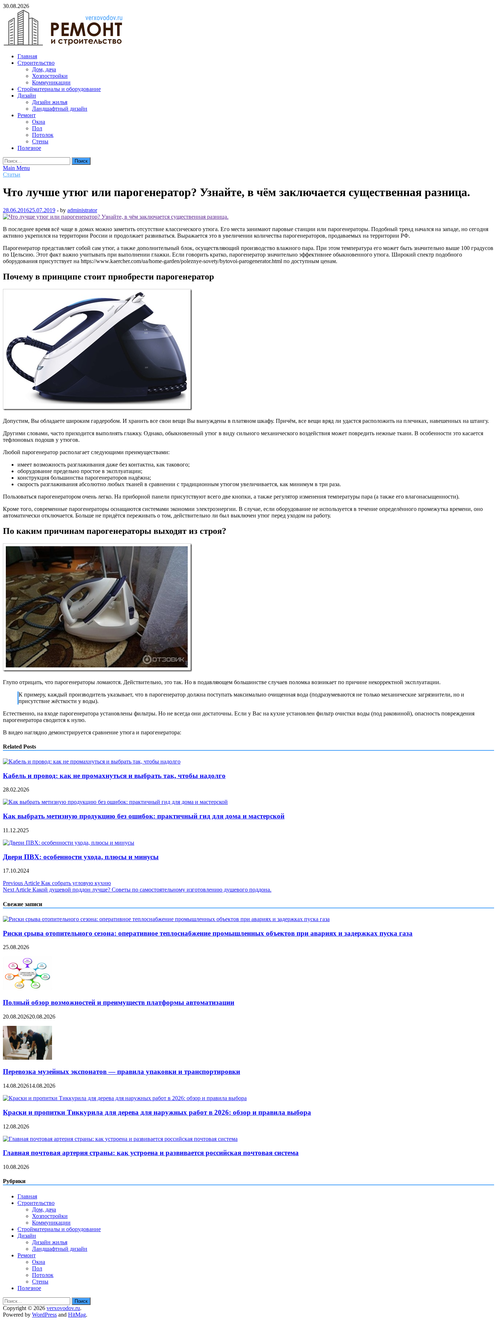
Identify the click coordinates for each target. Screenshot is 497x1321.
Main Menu (16, 168)
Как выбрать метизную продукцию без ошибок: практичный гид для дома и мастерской (144, 816)
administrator (82, 210)
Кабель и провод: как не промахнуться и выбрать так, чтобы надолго (114, 775)
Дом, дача (44, 69)
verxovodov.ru (63, 1308)
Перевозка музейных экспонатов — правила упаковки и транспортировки (121, 1071)
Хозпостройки (50, 76)
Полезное (29, 148)
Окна (38, 122)
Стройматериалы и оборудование (59, 89)
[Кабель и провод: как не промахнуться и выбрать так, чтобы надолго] (91, 761)
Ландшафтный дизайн (59, 109)
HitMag (77, 1315)
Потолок (42, 135)
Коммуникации (51, 82)
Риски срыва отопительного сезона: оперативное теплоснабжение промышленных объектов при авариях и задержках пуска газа (208, 933)
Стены (40, 141)
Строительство (36, 63)
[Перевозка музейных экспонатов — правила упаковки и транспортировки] (27, 1058)
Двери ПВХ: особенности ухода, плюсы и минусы (81, 857)
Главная (27, 56)
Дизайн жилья (49, 102)
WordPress (44, 1315)
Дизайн (26, 95)
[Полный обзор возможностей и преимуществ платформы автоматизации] (27, 988)
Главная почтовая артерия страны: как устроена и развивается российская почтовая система (151, 1153)
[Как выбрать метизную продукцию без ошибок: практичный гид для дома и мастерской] (115, 802)
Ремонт (26, 115)
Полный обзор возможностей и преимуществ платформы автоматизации (118, 1002)
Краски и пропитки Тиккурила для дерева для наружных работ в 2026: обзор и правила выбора (157, 1112)
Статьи (11, 174)
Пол (37, 128)
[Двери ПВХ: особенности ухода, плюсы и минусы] (68, 843)
